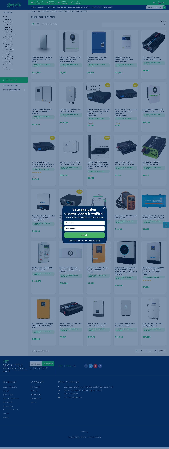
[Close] (104, 208)
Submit (84, 235)
